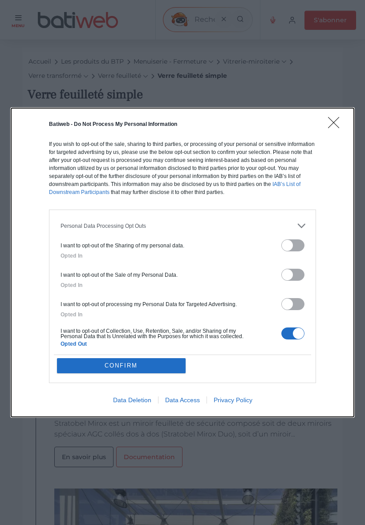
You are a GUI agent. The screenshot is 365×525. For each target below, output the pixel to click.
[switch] (292, 245)
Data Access (182, 400)
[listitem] (182, 225)
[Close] (336, 125)
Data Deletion (132, 400)
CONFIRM (121, 365)
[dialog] (182, 262)
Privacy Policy (233, 400)
